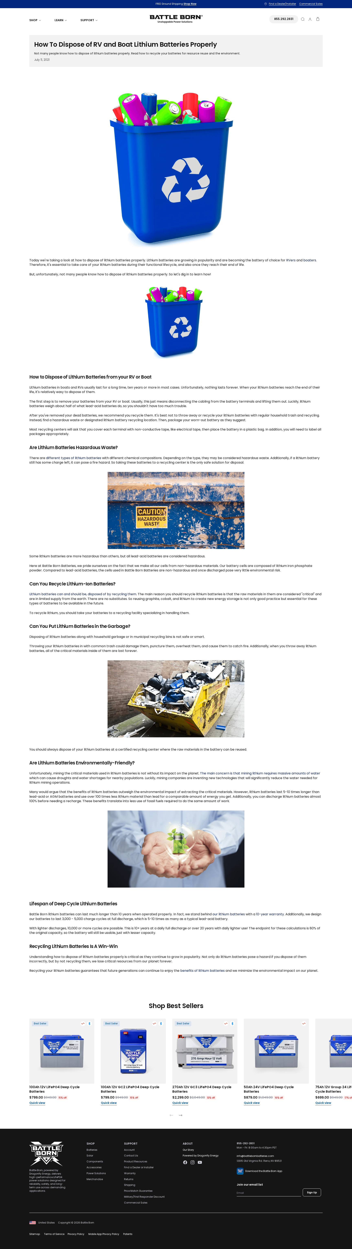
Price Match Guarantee (138, 1191)
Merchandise (95, 1179)
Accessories (94, 1167)
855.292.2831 (283, 19)
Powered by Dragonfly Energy (201, 1155)
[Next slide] (180, 1116)
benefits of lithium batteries (202, 970)
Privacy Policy (76, 1234)
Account (129, 1149)
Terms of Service (54, 1234)
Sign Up (312, 1192)
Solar (90, 1155)
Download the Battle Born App (263, 1171)
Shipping (129, 1185)
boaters (309, 260)
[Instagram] (192, 1162)
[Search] (302, 19)
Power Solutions (96, 1173)
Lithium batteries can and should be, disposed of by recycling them (82, 594)
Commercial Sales (135, 1202)
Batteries (92, 1149)
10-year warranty (270, 914)
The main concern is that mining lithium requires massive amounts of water (260, 773)
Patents (127, 1234)
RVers (291, 260)
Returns (128, 1179)
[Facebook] (185, 1162)
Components (95, 1161)
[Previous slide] (171, 1116)
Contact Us (131, 1155)
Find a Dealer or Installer (139, 1167)
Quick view (37, 1103)
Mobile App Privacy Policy (103, 1234)
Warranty (130, 1173)
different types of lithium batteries (73, 458)
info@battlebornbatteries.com (255, 1155)
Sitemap (34, 1234)
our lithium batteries (228, 914)
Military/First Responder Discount (144, 1196)
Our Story (188, 1149)
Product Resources (135, 1161)
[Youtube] (199, 1162)
